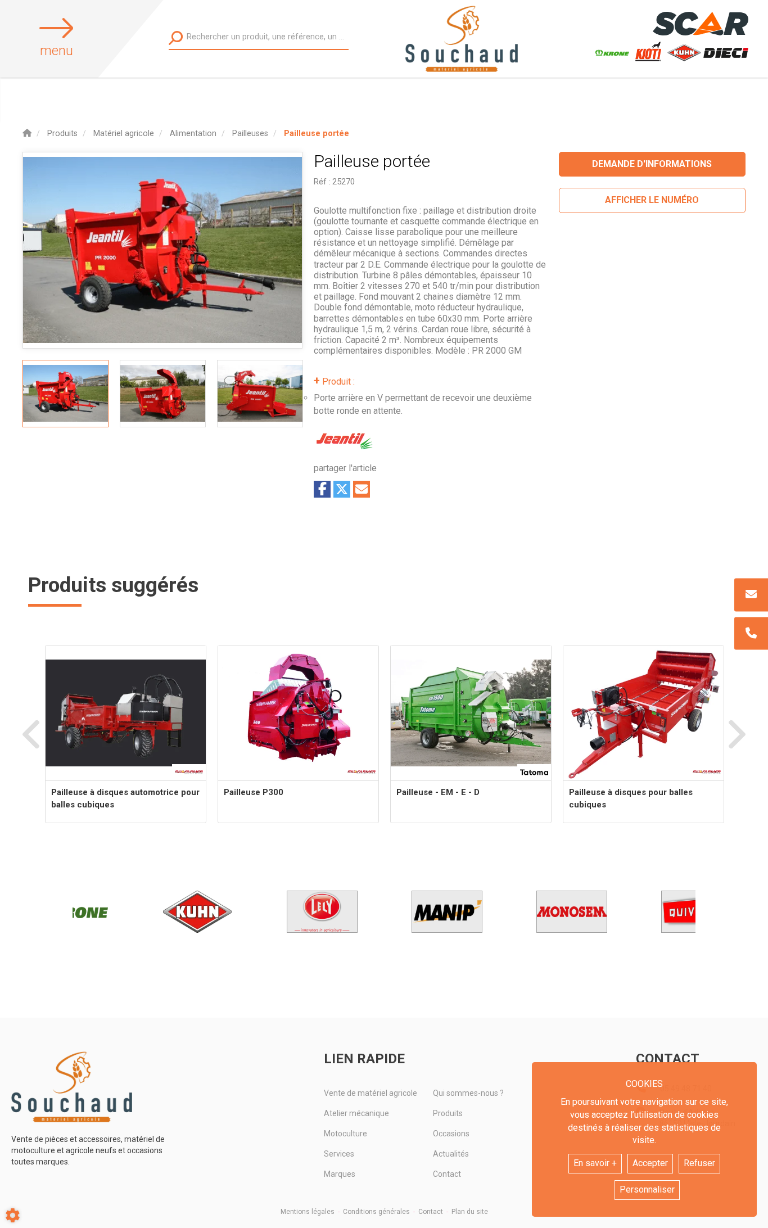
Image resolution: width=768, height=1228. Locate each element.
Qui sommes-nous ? (468, 1093)
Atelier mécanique (356, 1113)
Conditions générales (376, 1212)
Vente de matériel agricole (370, 1093)
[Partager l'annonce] (361, 489)
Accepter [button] (650, 1163)
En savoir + (595, 1163)
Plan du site (469, 1212)
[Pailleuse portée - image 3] (260, 393)
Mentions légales (308, 1212)
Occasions (451, 1133)
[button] (316, 133)
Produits (448, 1113)
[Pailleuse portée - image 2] (163, 393)
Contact (447, 1174)
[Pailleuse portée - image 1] (65, 393)
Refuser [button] (699, 1163)
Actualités (451, 1153)
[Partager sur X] (341, 489)
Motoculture (345, 1133)
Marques (339, 1174)
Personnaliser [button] (647, 1189)
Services (339, 1153)
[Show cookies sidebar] (13, 1215)
